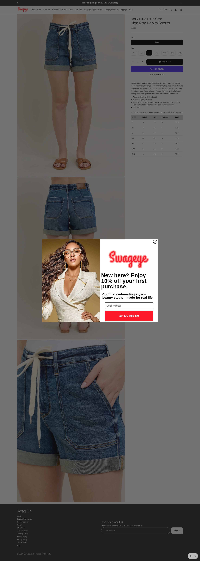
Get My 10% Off (129, 316)
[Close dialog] (155, 241)
